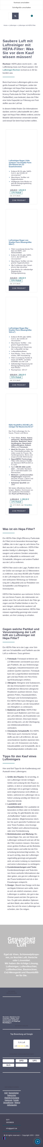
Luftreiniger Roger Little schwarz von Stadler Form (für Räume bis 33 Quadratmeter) (20, 163)
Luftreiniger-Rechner (11, 70)
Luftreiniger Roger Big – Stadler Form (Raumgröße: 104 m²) (20, 330)
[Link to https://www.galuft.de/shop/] (24, 19)
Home (6, 25)
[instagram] (4, 1138)
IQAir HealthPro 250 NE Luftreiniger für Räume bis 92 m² (21, 426)
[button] (7, 16)
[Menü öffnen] (38, 1142)
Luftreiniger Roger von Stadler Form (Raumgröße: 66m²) (20, 242)
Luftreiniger (12, 25)
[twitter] (3, 1138)
